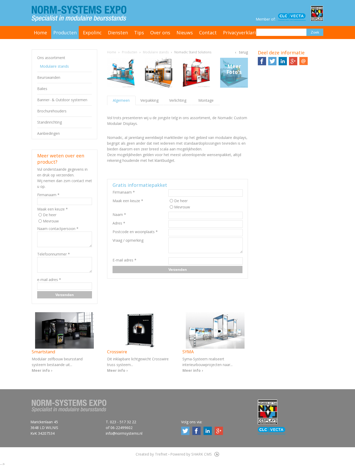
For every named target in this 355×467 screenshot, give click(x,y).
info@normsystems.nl (124, 433)
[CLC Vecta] (294, 17)
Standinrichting (49, 122)
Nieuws (184, 32)
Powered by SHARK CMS (191, 454)
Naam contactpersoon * (57, 228)
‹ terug (241, 52)
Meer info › (42, 370)
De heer (49, 214)
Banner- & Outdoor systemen (62, 99)
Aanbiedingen (48, 133)
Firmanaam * (48, 194)
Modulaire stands (54, 66)
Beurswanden (48, 77)
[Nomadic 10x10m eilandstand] (121, 73)
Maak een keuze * (52, 209)
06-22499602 (121, 427)
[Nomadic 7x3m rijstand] (196, 73)
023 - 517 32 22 (123, 421)
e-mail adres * (49, 279)
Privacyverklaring (242, 32)
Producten (65, 32)
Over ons (160, 32)
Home (40, 32)
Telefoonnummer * (53, 254)
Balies (42, 88)
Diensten (118, 32)
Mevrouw (51, 221)
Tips (139, 32)
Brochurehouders (52, 110)
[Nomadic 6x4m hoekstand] (159, 73)
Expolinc (92, 32)
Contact (208, 32)
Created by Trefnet (152, 454)
